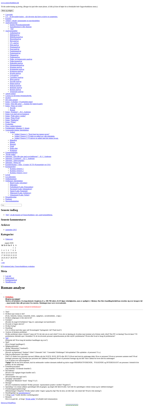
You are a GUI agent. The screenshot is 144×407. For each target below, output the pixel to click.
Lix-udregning (10, 177)
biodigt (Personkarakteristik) (20, 25)
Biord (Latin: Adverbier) (18, 183)
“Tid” (12, 29)
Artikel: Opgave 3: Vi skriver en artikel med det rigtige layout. (36, 138)
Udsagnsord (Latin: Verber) (19, 195)
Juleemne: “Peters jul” (13, 163)
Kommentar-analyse (17, 69)
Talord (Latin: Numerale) (19, 191)
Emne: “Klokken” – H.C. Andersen (18, 112)
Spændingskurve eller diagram (21, 27)
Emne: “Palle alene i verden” (15, 116)
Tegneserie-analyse (16, 92)
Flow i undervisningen (13, 126)
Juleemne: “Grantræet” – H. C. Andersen (20, 158)
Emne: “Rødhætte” (12, 120)
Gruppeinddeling (11, 152)
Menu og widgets (7, 10)
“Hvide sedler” (10, 154)
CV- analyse (14, 43)
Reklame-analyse (16, 88)
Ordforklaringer (11, 179)
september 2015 (11, 230)
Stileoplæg (13, 185)
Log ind (8, 276)
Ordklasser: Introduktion (14, 181)
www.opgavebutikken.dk (10, 3)
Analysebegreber (11, 23)
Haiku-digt (14, 148)
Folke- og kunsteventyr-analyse (21, 59)
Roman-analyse (15, 90)
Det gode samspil (11, 100)
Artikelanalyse (15, 33)
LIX (12, 395)
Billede (12, 142)
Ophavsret (9, 239)
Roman (12, 110)
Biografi (13, 144)
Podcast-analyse (15, 85)
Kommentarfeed (11, 280)
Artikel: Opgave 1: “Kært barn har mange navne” (32, 134)
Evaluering (9, 124)
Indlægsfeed (9, 278)
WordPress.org (10, 282)
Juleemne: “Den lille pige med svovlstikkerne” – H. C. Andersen (28, 156)
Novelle (13, 108)
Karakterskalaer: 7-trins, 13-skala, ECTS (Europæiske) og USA (28, 165)
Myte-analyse (14, 79)
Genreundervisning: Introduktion (17, 130)
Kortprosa (13, 150)
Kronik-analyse (15, 73)
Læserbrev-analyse (16, 77)
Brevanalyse (14, 41)
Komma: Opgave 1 (17, 169)
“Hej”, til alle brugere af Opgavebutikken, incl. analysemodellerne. (29, 215)
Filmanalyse (14, 55)
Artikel (12, 132)
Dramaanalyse (15, 47)
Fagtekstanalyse (15, 51)
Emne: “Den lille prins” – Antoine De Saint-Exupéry (24, 104)
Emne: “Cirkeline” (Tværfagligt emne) (19, 102)
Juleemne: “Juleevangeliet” (15, 160)
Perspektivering (10, 197)
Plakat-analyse (15, 83)
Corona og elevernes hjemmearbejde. (18, 96)
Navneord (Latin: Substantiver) (21, 189)
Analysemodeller (11, 31)
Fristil (12, 146)
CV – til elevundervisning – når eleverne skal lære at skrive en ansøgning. (31, 17)
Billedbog (13, 140)
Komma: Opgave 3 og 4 (18, 173)
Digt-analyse (14, 45)
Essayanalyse (14, 49)
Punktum (8, 199)
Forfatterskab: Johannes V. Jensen (17, 128)
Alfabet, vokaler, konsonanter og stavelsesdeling (22, 21)
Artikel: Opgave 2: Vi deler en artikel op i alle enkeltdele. (34, 136)
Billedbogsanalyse (16, 37)
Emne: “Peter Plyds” (12, 118)
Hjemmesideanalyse (17, 65)
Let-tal (7, 175)
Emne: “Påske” (10, 122)
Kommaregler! (10, 167)
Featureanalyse (15, 53)
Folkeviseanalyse (16, 61)
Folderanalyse (15, 57)
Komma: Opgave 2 (17, 171)
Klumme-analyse (16, 67)
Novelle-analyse (15, 81)
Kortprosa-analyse (16, 71)
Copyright (9, 15)
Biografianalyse (15, 39)
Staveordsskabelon (12, 201)
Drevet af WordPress (8, 403)
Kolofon (8, 19)
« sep (3, 263)
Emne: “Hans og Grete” (13, 106)
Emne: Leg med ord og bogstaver (17, 114)
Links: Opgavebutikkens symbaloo (22, 266)
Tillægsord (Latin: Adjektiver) (20, 193)
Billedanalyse (14, 35)
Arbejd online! (10, 94)
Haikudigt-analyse (16, 63)
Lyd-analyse (14, 75)
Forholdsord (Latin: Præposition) (21, 187)
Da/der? (8, 98)
